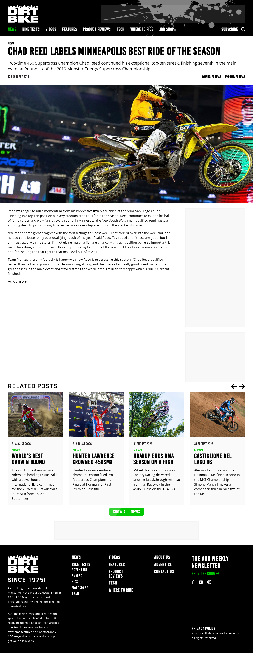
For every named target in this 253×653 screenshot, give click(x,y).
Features (69, 29)
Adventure (80, 569)
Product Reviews (97, 29)
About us (162, 557)
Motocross (80, 588)
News (12, 29)
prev (234, 386)
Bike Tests (31, 29)
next (242, 386)
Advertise (163, 564)
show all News (126, 511)
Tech (121, 29)
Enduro (77, 575)
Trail (76, 594)
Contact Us (164, 571)
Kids (75, 582)
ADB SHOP (166, 29)
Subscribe (229, 29)
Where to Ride (141, 29)
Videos (51, 29)
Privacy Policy (204, 628)
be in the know (204, 573)
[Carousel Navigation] (238, 386)
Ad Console (17, 281)
